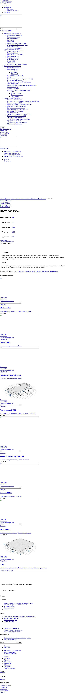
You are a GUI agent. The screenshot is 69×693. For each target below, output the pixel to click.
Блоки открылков (12, 53)
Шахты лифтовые (12, 46)
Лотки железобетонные (14, 80)
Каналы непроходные (13, 67)
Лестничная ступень (13, 37)
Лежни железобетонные (14, 100)
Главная (2, 199)
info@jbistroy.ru (6, 2)
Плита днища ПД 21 (8, 410)
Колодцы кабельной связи (15, 75)
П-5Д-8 (2, 564)
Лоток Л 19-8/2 (6, 493)
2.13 (13, 222)
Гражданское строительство (12, 33)
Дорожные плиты (12, 59)
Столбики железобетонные (15, 117)
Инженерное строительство (12, 66)
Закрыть (2, 672)
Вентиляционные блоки (14, 35)
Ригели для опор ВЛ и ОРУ (15, 111)
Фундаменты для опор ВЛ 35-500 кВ (18, 119)
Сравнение (7, 666)
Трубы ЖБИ (11, 62)
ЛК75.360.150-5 (5, 207)
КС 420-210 (14, 74)
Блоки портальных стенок (15, 54)
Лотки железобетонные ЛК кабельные (19, 82)
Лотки (9, 77)
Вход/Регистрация (9, 668)
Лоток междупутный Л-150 (10, 375)
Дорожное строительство (11, 49)
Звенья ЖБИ (11, 61)
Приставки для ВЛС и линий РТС (17, 109)
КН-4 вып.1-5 (5, 308)
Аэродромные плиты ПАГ (15, 51)
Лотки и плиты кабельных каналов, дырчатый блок (23, 101)
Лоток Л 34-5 (5, 342)
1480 (13, 227)
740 (13, 237)
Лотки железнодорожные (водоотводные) (20, 79)
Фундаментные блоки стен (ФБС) (17, 45)
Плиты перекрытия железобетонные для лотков (21, 85)
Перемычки (10, 40)
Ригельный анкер (12, 112)
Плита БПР (10, 41)
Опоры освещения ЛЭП (14, 103)
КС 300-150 (14, 70)
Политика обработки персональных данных (17, 638)
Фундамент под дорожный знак (17, 64)
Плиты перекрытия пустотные (16, 43)
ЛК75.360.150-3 (5, 202)
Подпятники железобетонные (16, 108)
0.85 (13, 217)
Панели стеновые (16, 93)
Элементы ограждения (14, 48)
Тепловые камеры (12, 87)
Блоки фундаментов (13, 56)
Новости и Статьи (12, 10)
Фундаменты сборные (14, 120)
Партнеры (10, 9)
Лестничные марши (13, 38)
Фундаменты (15, 96)
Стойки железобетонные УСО (16, 116)
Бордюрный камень (13, 58)
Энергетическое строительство (13, 98)
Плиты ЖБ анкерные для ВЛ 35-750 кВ (19, 104)
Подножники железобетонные (16, 106)
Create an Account (5, 685)
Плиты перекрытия (17, 95)
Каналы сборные (12, 69)
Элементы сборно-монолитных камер (18, 90)
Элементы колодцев (13, 88)
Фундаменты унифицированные (17, 122)
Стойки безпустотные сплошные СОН (19, 114)
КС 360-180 (14, 72)
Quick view (3, 299)
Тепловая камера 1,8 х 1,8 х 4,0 (12, 456)
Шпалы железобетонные (14, 124)
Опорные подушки (13, 83)
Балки (12, 91)
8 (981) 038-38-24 (7, 1)
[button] (3, 304)
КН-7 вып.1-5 (5, 529)
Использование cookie (10, 639)
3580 (13, 232)
